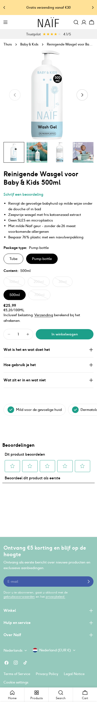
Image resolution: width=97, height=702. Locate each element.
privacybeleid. (55, 597)
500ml (14, 295)
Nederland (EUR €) (55, 650)
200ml (42, 283)
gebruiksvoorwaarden (19, 597)
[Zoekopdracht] (76, 22)
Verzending (43, 315)
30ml (65, 283)
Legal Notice (74, 674)
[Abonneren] (88, 581)
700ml (42, 296)
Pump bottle (42, 258)
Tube (13, 258)
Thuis (8, 44)
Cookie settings (16, 682)
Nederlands (13, 650)
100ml (17, 283)
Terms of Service (17, 674)
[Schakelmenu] (5, 22)
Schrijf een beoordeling (23, 194)
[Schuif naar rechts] (82, 95)
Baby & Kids (29, 44)
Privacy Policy (47, 674)
